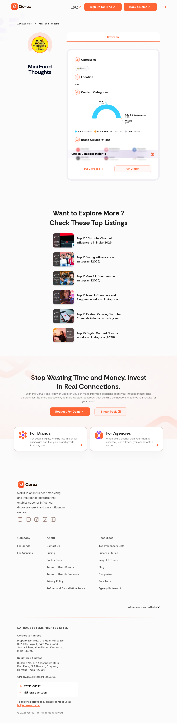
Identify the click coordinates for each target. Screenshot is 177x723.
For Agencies (25, 553)
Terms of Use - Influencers (63, 574)
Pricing (51, 553)
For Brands (23, 545)
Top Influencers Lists (111, 545)
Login (74, 7)
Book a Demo (138, 7)
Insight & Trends (109, 560)
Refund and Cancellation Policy (66, 588)
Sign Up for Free (101, 7)
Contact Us (53, 545)
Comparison (106, 574)
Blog (101, 567)
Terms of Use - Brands (60, 567)
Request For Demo (68, 411)
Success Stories (108, 553)
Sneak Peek (109, 411)
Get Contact (132, 169)
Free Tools (105, 581)
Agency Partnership (110, 588)
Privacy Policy (55, 581)
